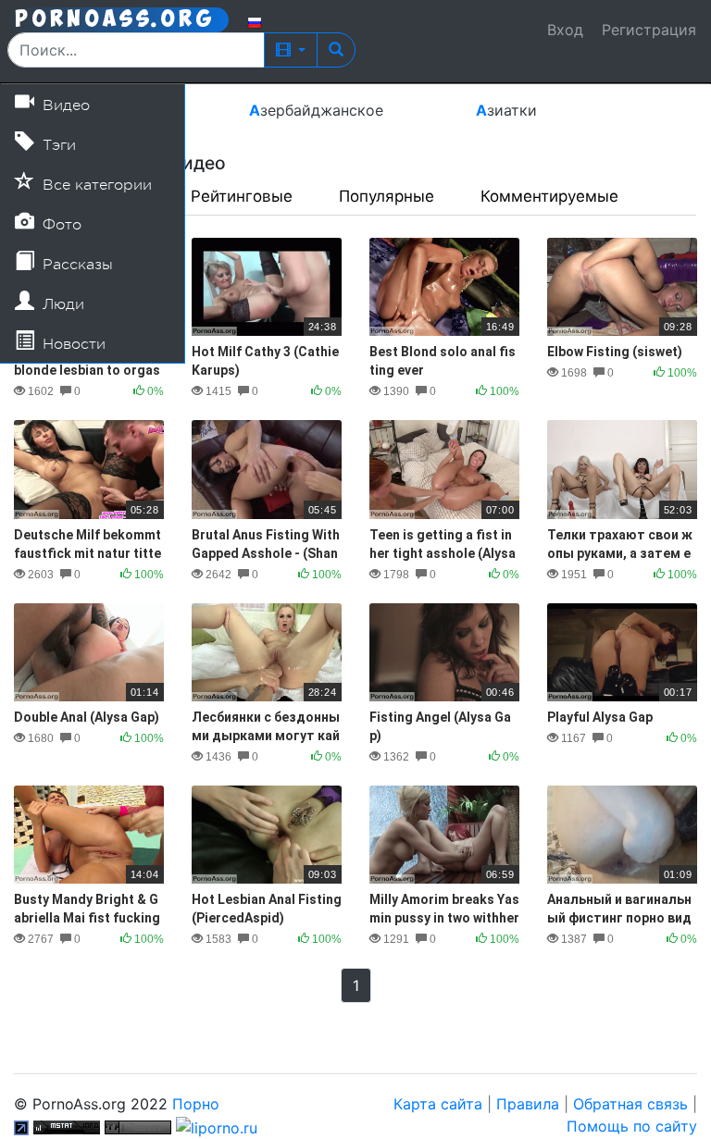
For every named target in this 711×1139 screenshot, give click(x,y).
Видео (64, 105)
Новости (72, 344)
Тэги (57, 145)
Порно (195, 1104)
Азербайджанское (316, 110)
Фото (59, 225)
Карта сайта (437, 1104)
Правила (527, 1104)
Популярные (386, 196)
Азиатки (506, 110)
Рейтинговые (242, 196)
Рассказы (75, 264)
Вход (565, 29)
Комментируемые (549, 196)
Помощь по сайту (632, 1126)
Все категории (95, 185)
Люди (61, 304)
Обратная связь (630, 1104)
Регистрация (649, 29)
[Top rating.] (66, 1126)
